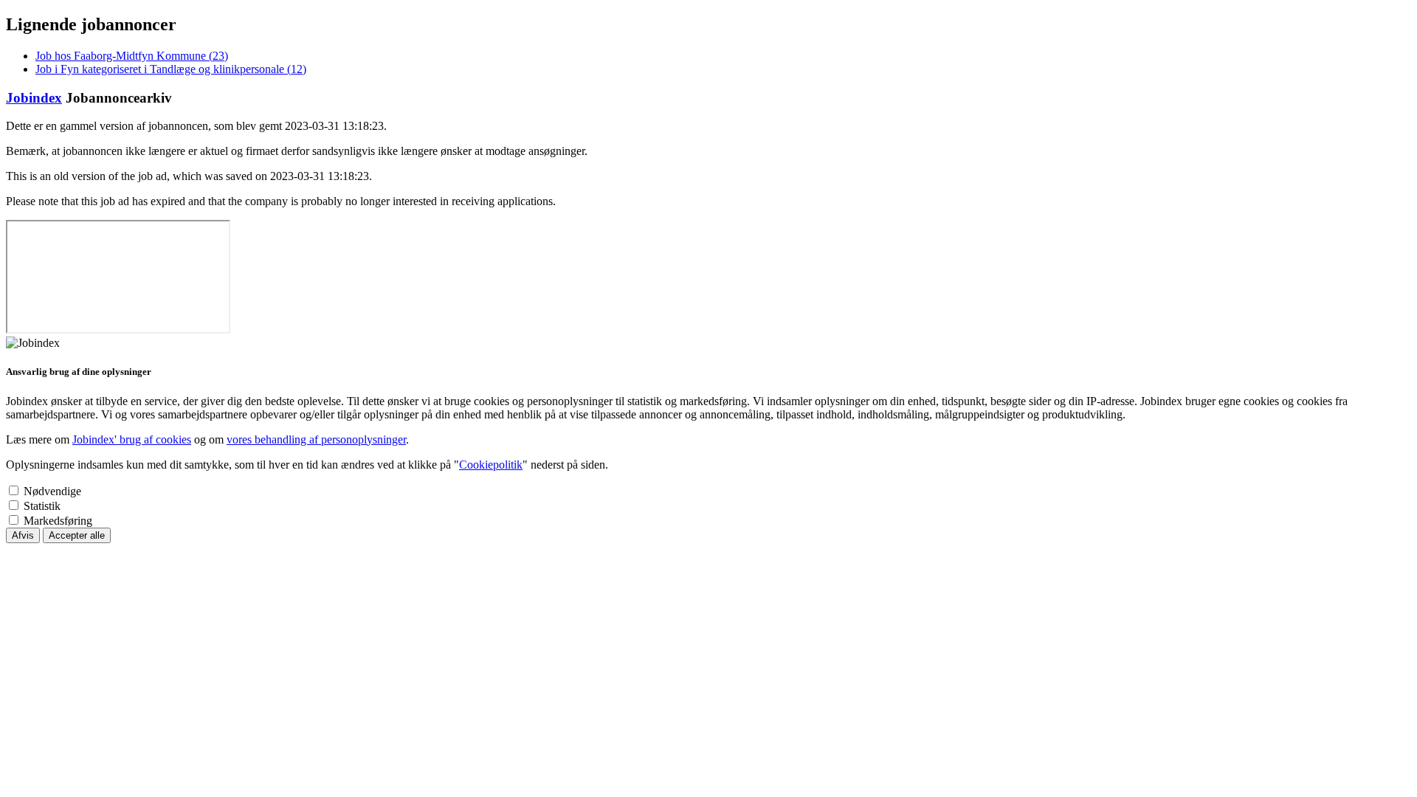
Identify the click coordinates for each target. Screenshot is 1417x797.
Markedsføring (58, 520)
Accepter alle (77, 535)
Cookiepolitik (491, 464)
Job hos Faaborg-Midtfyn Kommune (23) (131, 55)
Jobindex (34, 98)
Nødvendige (52, 491)
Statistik (42, 506)
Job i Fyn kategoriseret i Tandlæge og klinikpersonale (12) (170, 69)
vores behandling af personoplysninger (316, 439)
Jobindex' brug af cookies (131, 439)
